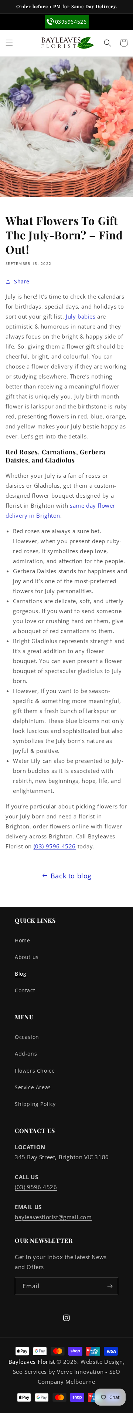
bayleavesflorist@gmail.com (53, 1217)
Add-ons (26, 1053)
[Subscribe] (110, 1286)
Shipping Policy (35, 1103)
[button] (9, 43)
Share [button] (22, 281)
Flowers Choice (35, 1070)
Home (22, 940)
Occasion (27, 1036)
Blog (20, 973)
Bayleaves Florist (31, 1361)
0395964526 (71, 21)
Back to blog (71, 875)
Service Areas (33, 1087)
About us (27, 956)
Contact (25, 990)
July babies (81, 316)
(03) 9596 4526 (55, 846)
